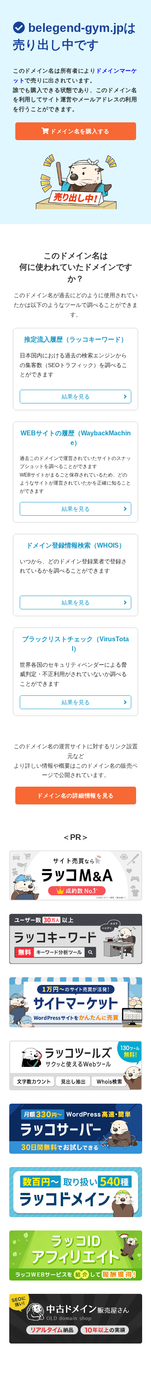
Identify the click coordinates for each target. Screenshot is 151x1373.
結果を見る (76, 396)
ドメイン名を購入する (80, 131)
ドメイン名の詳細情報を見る (75, 795)
